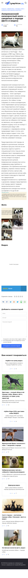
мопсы (16, 74)
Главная (3, 8)
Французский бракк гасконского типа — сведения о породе (13, 444)
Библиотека (10, 8)
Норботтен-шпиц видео (14, 360)
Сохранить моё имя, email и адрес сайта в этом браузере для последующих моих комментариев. (14, 340)
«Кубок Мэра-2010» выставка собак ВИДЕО (14, 412)
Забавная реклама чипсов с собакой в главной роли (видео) (13, 471)
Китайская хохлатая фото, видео (13, 548)
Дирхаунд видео (14, 485)
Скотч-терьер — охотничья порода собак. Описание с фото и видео (14, 517)
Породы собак (19, 8)
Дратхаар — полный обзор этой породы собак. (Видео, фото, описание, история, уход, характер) (13, 395)
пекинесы (4, 76)
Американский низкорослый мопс (11, 10)
